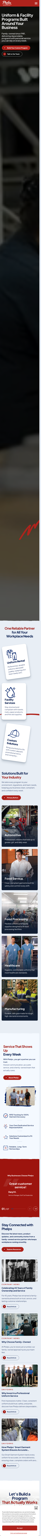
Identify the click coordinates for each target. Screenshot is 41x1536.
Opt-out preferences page (18, 1533)
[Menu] (36, 3)
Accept (20, 1528)
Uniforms (8, 1389)
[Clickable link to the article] (16, 662)
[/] (20, 826)
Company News (11, 1284)
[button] (36, 1508)
